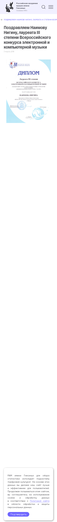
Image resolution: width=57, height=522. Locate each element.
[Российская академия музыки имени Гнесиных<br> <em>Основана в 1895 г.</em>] (21, 7)
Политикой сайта (40, 501)
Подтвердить (18, 514)
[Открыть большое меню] (50, 7)
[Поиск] (43, 7)
